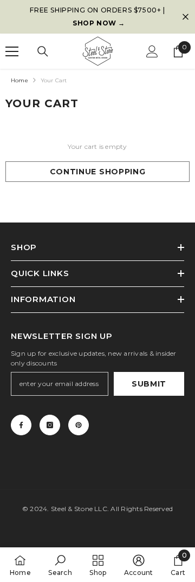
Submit (149, 384)
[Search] (42, 51)
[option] (97, 17)
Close (185, 17)
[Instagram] (50, 425)
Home (19, 80)
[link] (60, 565)
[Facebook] (21, 425)
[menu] (11, 51)
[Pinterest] (78, 425)
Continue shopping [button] (98, 171)
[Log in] (152, 51)
